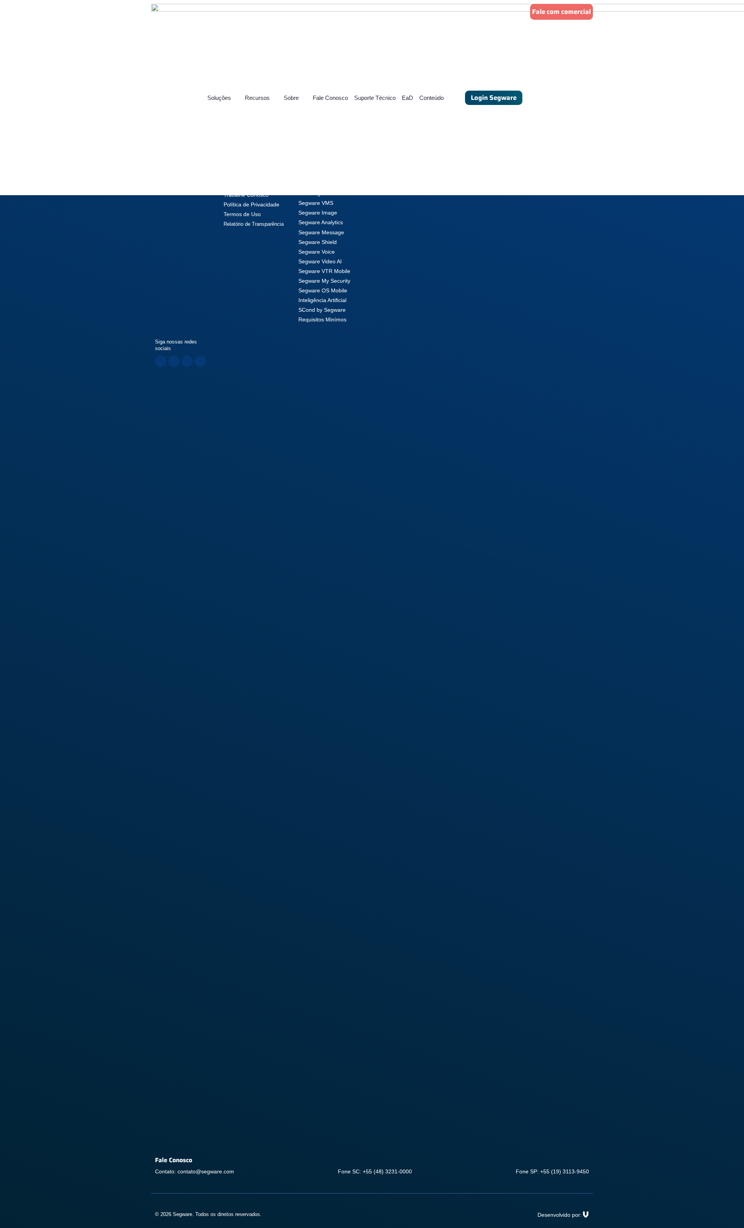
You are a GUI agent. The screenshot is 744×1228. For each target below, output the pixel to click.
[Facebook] (161, 361)
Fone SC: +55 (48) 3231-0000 (375, 1171)
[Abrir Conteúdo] (448, 98)
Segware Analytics (320, 222)
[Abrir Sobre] (304, 98)
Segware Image (317, 213)
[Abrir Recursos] (274, 98)
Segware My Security (324, 281)
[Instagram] (174, 361)
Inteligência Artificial (322, 300)
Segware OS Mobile (322, 290)
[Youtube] (200, 361)
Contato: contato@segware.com (194, 1171)
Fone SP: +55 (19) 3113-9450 (552, 1171)
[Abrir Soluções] (236, 98)
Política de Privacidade (251, 204)
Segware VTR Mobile (324, 271)
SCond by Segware (322, 310)
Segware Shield (317, 242)
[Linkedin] (187, 361)
